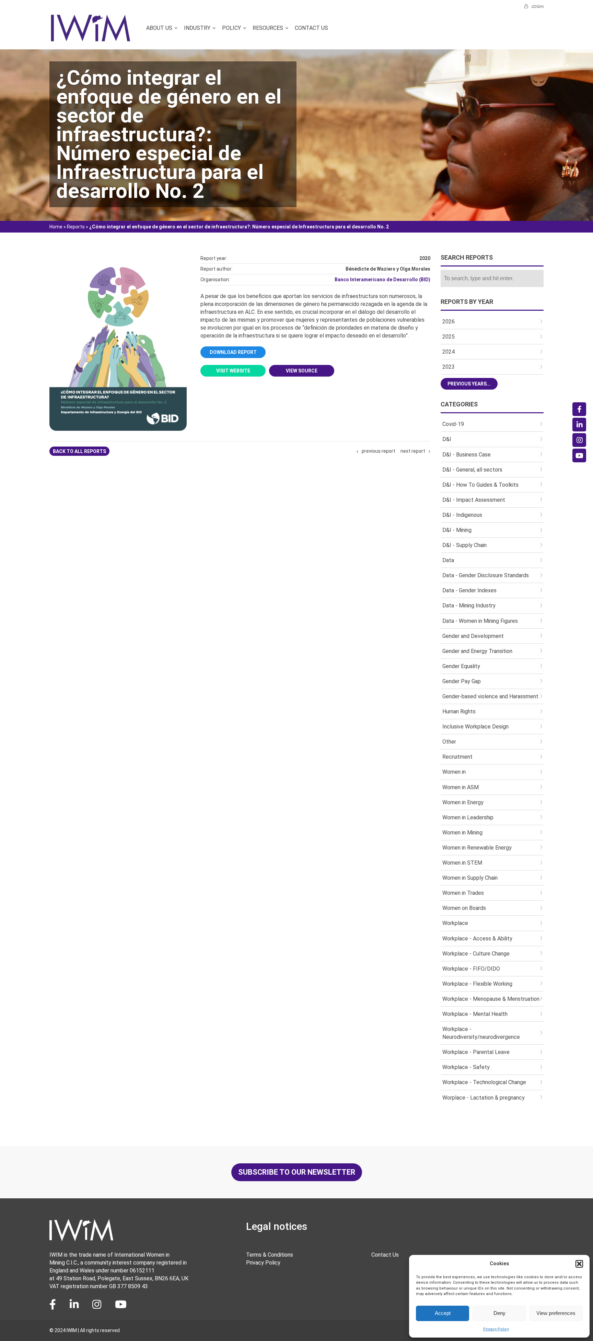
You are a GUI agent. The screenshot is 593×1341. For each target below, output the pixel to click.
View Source (301, 370)
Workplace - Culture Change (476, 953)
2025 (448, 336)
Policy (231, 28)
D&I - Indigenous (462, 515)
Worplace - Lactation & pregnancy (483, 1097)
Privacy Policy (496, 1329)
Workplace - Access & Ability (477, 938)
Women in (454, 772)
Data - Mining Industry (469, 605)
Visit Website (233, 370)
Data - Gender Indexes (469, 590)
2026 (448, 321)
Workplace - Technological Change (484, 1082)
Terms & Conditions (269, 1254)
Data (448, 560)
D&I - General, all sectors (472, 469)
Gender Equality (461, 666)
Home (55, 226)
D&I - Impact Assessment (473, 500)
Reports (76, 226)
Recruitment (457, 756)
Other (449, 741)
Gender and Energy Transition (477, 651)
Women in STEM (462, 862)
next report (412, 451)
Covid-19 (453, 424)
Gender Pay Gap (461, 681)
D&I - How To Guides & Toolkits (480, 485)
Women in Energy (463, 802)
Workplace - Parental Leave (476, 1052)
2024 (448, 351)
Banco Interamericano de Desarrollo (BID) (382, 279)
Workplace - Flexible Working (477, 984)
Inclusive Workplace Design (475, 726)
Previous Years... (469, 384)
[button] (579, 1263)
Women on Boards (464, 908)
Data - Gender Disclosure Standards (485, 575)
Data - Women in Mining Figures (480, 621)
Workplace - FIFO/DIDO (471, 968)
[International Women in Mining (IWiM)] (90, 38)
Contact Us (311, 28)
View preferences (555, 1313)
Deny (499, 1313)
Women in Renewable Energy (477, 847)
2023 (448, 367)
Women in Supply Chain (470, 878)
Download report (233, 352)
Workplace (455, 923)
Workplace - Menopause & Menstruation (490, 999)
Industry (197, 28)
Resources (268, 28)
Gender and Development (473, 636)
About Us (159, 28)
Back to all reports (79, 451)
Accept (443, 1313)
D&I (446, 439)
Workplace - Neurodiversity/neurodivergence (481, 1033)
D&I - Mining (457, 530)
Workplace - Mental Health (475, 1014)
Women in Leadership (467, 817)
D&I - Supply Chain (464, 545)
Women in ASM (460, 787)
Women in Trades (463, 893)
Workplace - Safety (466, 1067)
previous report (378, 451)
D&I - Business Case (466, 454)
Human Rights (459, 711)
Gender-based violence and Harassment (490, 696)
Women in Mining (462, 832)
